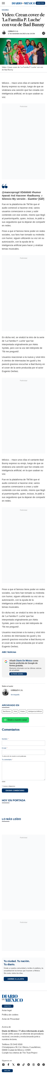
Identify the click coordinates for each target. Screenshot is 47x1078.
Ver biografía (15, 695)
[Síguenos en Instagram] (3, 1064)
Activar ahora (17, 674)
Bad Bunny (7, 711)
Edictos (7, 1006)
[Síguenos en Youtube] (18, 1064)
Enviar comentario (15, 790)
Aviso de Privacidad (10, 1019)
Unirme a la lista (16, 979)
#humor (36, 192)
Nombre (5, 739)
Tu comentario (7, 759)
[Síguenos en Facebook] (8, 1064)
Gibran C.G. (13, 31)
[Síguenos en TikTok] (23, 1064)
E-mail (5, 748)
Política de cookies (10, 1015)
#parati (6, 195)
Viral (15, 711)
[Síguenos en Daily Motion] (43, 1064)
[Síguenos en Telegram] (38, 1064)
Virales (22, 711)
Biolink (7, 1071)
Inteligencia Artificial (35, 711)
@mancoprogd (10, 192)
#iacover (21, 195)
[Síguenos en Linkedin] (28, 1064)
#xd (13, 195)
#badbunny (33, 195)
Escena (5, 10)
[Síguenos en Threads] (33, 1064)
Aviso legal (7, 1010)
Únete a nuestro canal (17, 720)
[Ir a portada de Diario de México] (23, 998)
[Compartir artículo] (43, 33)
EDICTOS (40, 3)
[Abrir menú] (3, 3)
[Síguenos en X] (13, 1064)
